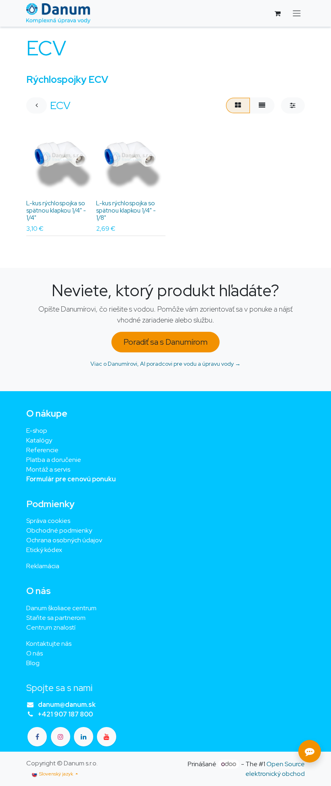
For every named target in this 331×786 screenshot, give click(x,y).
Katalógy (39, 440)
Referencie (42, 450)
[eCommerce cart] (277, 13)
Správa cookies (48, 520)
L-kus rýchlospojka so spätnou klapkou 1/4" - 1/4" (56, 210)
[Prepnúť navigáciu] (297, 13)
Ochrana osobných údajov (64, 540)
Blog (33, 663)
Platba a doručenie (53, 459)
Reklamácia (42, 566)
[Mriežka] (238, 105)
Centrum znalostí (50, 627)
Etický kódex (44, 550)
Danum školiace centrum (61, 608)
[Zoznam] (262, 105)
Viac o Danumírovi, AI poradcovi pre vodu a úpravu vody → (165, 363)
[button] (38, 185)
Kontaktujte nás (48, 643)
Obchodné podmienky (59, 530)
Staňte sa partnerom (56, 617)
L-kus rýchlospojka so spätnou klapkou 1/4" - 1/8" (126, 210)
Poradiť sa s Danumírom (165, 342)
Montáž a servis (48, 469)
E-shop (36, 430)
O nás (34, 653)
